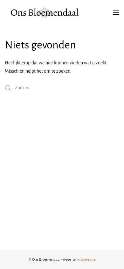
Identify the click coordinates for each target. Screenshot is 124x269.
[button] (116, 12)
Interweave (86, 260)
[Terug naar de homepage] (44, 12)
